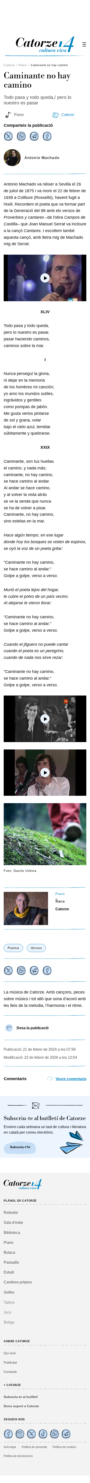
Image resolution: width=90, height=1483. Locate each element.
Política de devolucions (18, 1456)
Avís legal (10, 1447)
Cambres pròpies (18, 1282)
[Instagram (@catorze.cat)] (19, 1434)
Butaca (9, 1252)
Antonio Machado (42, 158)
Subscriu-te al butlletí (21, 1397)
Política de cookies (64, 1447)
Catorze (9, 65)
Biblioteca (12, 1233)
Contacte (10, 1372)
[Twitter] (8, 136)
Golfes (9, 1292)
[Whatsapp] (21, 136)
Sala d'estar (13, 1222)
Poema (13, 948)
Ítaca (60, 901)
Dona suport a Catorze (21, 1406)
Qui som (10, 1353)
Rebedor (11, 1213)
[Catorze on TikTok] (43, 1434)
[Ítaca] (26, 908)
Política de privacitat (34, 1447)
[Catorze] (23, 1189)
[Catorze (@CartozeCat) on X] (31, 1434)
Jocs (7, 1312)
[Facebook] (47, 136)
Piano (23, 65)
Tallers (9, 1302)
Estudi (9, 1272)
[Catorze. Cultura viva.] (8, 1434)
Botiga (9, 1322)
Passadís (11, 1262)
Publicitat (10, 1362)
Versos (36, 948)
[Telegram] (34, 136)
